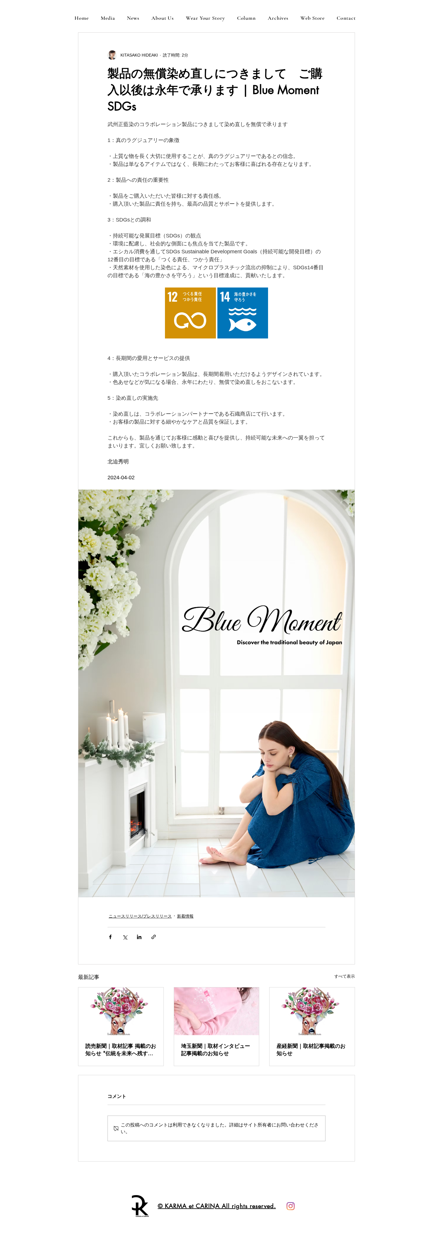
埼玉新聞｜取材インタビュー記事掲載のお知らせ (215, 1049)
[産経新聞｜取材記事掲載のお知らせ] (312, 1011)
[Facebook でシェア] (110, 937)
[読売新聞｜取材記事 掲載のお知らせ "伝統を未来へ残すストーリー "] (120, 1011)
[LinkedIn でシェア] (139, 937)
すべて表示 (344, 976)
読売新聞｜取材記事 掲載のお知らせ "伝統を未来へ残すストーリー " (120, 1049)
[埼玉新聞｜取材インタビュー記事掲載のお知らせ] (216, 1011)
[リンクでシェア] (153, 937)
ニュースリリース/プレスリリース (140, 916)
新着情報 (185, 916)
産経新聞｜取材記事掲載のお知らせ (311, 1049)
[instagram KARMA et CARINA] (291, 1206)
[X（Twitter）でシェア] (125, 937)
